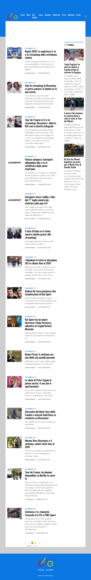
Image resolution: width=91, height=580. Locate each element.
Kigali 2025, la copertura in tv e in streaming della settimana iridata (41, 54)
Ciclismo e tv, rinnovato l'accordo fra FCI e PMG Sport (40, 513)
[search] (86, 16)
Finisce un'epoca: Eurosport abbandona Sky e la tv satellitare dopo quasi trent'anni (39, 164)
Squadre (48, 15)
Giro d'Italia (34, 16)
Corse (41, 15)
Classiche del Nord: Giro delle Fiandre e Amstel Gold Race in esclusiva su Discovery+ (40, 415)
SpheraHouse (49, 575)
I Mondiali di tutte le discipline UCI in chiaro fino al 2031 (41, 261)
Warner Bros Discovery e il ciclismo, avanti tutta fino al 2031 (39, 444)
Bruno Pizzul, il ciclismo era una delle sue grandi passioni (40, 355)
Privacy (41, 570)
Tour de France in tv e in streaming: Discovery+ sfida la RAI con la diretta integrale (40, 123)
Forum (78, 15)
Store (23, 15)
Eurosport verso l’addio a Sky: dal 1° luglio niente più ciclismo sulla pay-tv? (40, 200)
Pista (64, 15)
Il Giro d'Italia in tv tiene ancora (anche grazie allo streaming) (38, 234)
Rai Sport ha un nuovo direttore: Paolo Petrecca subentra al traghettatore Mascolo (38, 324)
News (28, 15)
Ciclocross (56, 15)
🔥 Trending (69, 44)
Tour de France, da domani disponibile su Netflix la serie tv (40, 475)
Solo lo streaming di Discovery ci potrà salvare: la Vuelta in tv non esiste (41, 88)
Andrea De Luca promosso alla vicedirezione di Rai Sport (40, 292)
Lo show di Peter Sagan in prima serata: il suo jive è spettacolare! (38, 383)
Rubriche (71, 15)
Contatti (49, 570)
